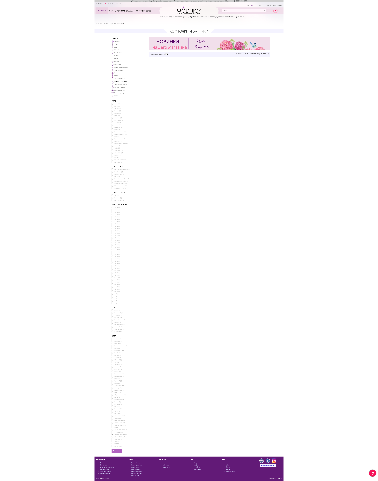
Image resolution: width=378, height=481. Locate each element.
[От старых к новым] (259, 54)
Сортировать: (239, 53)
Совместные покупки (107, 467)
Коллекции (117, 167)
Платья (116, 50)
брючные (166, 463)
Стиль (115, 308)
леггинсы (229, 463)
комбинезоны (230, 471)
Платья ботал (135, 463)
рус (248, 5)
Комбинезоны (118, 53)
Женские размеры (120, 205)
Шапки (116, 96)
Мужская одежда (119, 90)
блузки (196, 463)
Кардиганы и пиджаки (121, 67)
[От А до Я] (268, 53)
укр (252, 5)
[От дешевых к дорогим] (248, 53)
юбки (227, 465)
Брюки (116, 75)
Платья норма (135, 469)
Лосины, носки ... (119, 70)
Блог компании (105, 473)
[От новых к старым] (259, 53)
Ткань (115, 101)
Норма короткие (136, 473)
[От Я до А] (268, 54)
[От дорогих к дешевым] (248, 54)
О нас (110, 11)
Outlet (116, 44)
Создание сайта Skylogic (275, 478)
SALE (115, 47)
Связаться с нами (267, 465)
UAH (259, 5)
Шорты (116, 73)
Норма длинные (136, 471)
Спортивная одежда (120, 84)
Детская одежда (119, 93)
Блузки (116, 61)
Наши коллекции (105, 471)
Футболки (117, 64)
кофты (196, 465)
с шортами (166, 467)
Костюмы (117, 56)
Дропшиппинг (104, 469)
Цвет (114, 336)
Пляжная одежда (119, 78)
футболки (197, 467)
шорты (228, 469)
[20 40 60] (166, 54)
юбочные (166, 465)
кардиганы (197, 469)
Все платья (135, 475)
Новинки (117, 41)
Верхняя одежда (119, 87)
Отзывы (119, 4)
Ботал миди (135, 467)
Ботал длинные (136, 465)
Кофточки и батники (120, 81)
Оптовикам (103, 465)
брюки (228, 467)
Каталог (101, 11)
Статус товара (119, 193)
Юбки (116, 58)
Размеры (99, 4)
